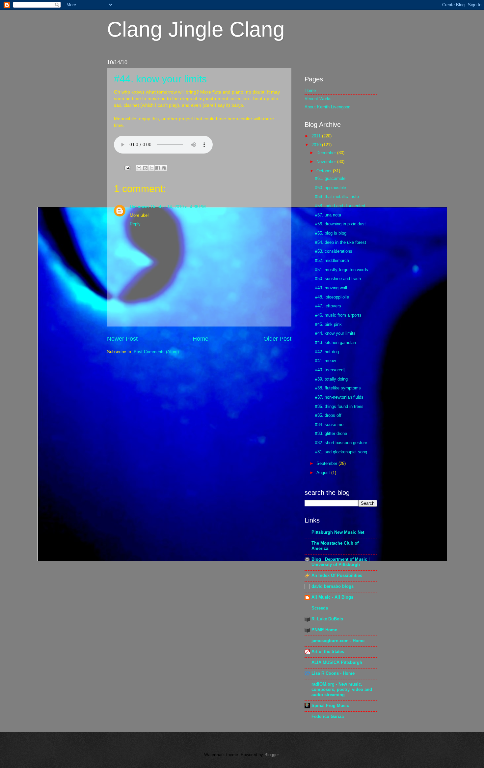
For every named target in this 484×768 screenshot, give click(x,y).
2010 (316, 144)
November (326, 161)
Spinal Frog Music (330, 705)
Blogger (271, 754)
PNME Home (324, 629)
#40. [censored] (330, 369)
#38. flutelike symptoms (338, 387)
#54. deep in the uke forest (340, 242)
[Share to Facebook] (157, 168)
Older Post (277, 338)
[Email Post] (127, 167)
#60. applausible (330, 187)
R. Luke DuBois (327, 618)
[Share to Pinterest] (164, 168)
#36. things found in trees (339, 406)
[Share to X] (151, 168)
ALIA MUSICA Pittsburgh (336, 662)
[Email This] (139, 168)
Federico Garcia (327, 716)
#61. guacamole (330, 178)
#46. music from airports (338, 315)
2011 (316, 135)
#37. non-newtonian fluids (339, 397)
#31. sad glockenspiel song (341, 451)
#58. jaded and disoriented (340, 205)
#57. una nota (328, 215)
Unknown (139, 206)
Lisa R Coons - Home (333, 673)
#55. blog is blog (330, 233)
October (324, 170)
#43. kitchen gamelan (335, 342)
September (327, 463)
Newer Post (122, 338)
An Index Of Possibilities (336, 575)
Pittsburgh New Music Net (337, 532)
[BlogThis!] (145, 168)
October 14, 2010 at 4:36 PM (178, 206)
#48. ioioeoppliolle (332, 297)
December (326, 152)
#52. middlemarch (332, 260)
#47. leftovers (328, 305)
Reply (135, 223)
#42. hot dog (327, 351)
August (323, 472)
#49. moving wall (331, 287)
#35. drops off (328, 415)
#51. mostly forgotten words (341, 269)
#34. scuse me (329, 424)
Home (200, 338)
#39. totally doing (331, 379)
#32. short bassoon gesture (341, 442)
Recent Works (318, 98)
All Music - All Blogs (332, 597)
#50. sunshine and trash (338, 278)
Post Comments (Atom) (156, 351)
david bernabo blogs (332, 586)
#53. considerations (333, 251)
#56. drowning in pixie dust (340, 223)
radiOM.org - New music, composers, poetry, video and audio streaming (341, 689)
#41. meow (325, 360)
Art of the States (327, 651)
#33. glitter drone (331, 433)
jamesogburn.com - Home (337, 640)
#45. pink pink (328, 324)
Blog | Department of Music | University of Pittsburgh (340, 562)
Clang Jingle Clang (196, 29)
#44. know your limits (160, 78)
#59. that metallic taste (337, 196)
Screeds (319, 608)
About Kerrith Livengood (327, 106)
